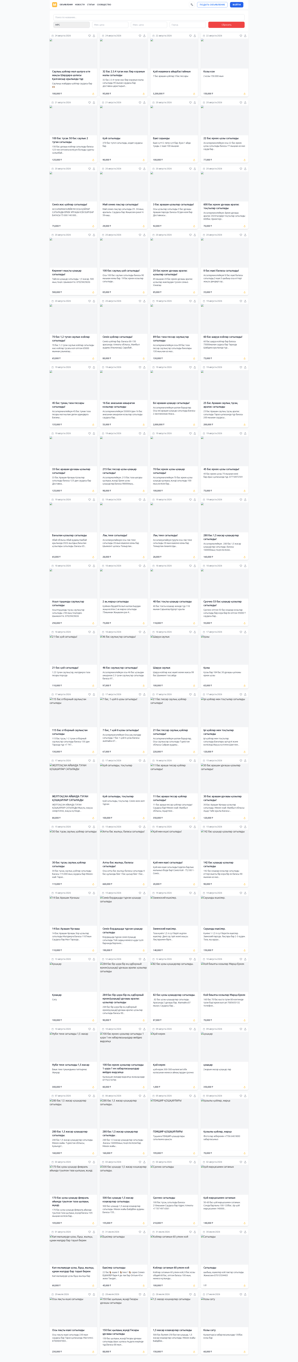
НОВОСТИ (80, 5)
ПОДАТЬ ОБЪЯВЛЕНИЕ (212, 4)
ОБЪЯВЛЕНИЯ (66, 5)
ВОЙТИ (237, 4)
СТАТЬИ (91, 5)
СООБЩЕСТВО (104, 5)
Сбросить (226, 25)
